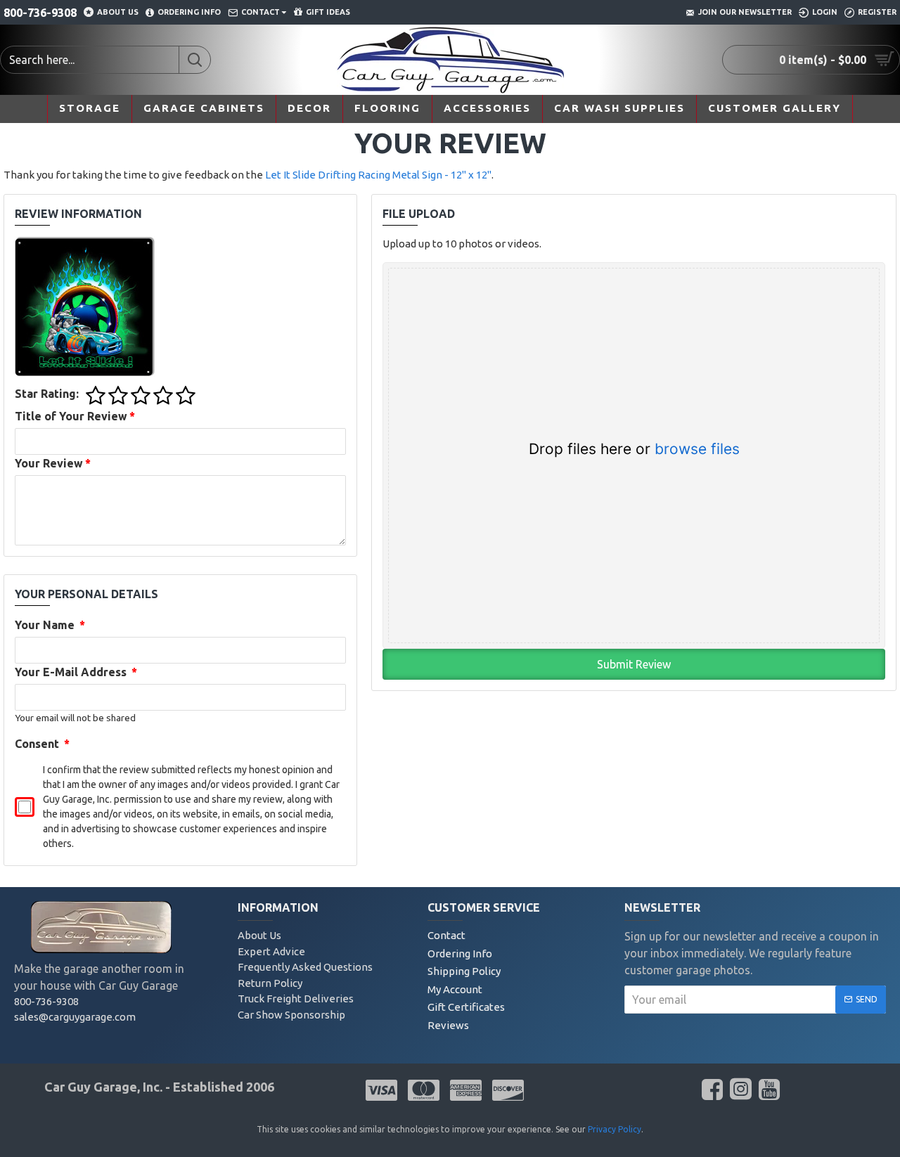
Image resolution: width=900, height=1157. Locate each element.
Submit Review (634, 664)
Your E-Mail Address (76, 672)
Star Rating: (47, 393)
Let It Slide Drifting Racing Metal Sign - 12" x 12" (378, 175)
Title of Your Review (75, 416)
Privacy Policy (614, 1129)
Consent (42, 743)
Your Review (53, 463)
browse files (697, 448)
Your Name (50, 625)
